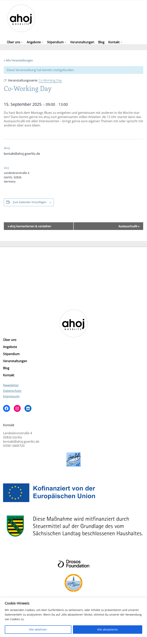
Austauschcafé (128, 226)
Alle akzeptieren (107, 629)
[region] (73, 617)
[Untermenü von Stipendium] (65, 42)
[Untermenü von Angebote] (42, 42)
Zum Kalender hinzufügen (29, 202)
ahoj (7, 148)
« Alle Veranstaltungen (18, 60)
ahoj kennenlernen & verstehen (29, 226)
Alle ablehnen (38, 629)
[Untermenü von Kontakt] (121, 42)
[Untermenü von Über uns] (22, 42)
